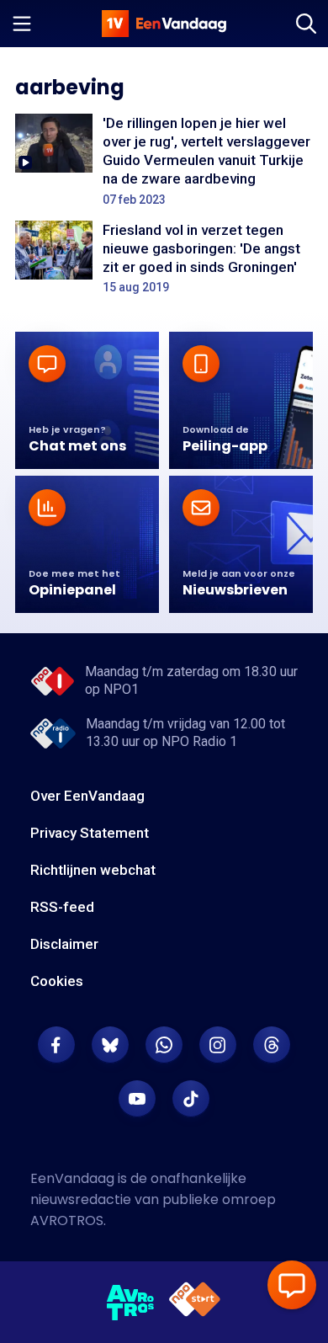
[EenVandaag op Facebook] (56, 1044)
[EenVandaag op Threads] (271, 1044)
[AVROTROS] (131, 1302)
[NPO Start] (194, 1302)
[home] (164, 23)
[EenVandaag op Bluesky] (110, 1044)
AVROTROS (66, 1220)
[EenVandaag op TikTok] (190, 1098)
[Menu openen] (21, 23)
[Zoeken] (306, 23)
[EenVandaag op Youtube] (137, 1098)
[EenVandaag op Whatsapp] (164, 1044)
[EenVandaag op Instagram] (217, 1044)
